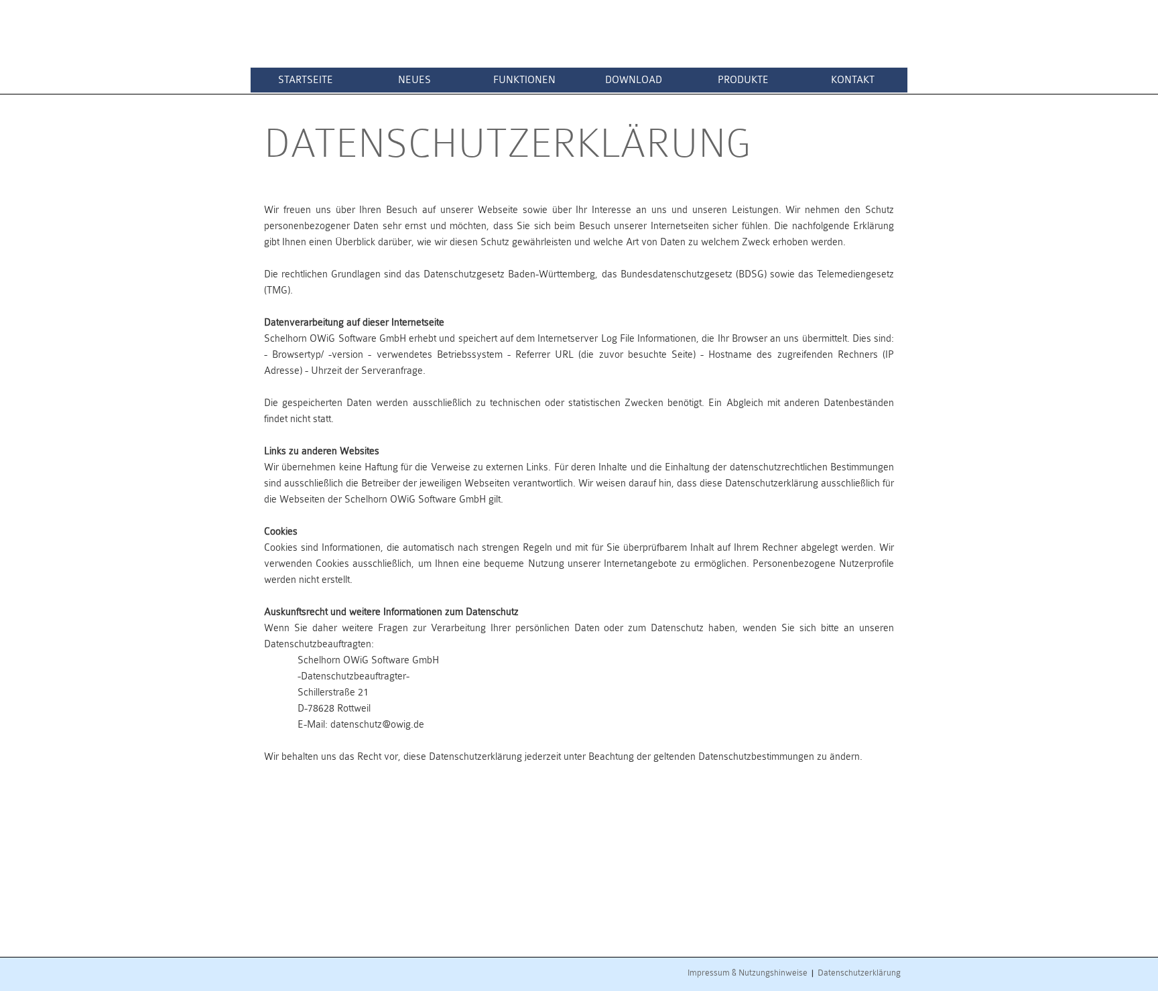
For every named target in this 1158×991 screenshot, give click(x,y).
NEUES (414, 80)
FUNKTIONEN (524, 80)
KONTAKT (853, 80)
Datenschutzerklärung (859, 973)
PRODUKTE (743, 80)
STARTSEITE (305, 80)
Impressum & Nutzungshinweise (748, 973)
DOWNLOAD (633, 80)
